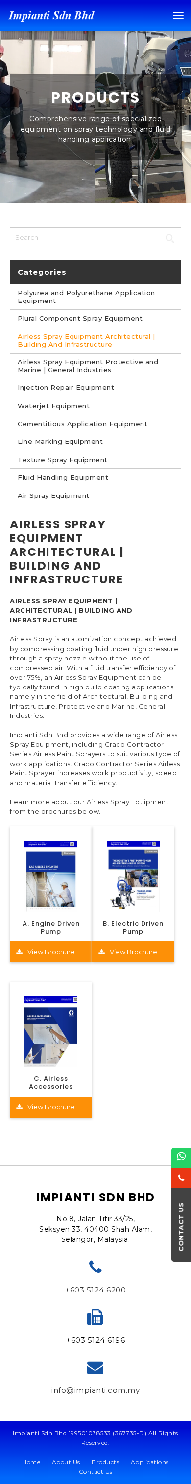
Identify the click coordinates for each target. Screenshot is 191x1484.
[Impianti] (51, 15)
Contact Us (96, 1471)
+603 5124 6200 (95, 1289)
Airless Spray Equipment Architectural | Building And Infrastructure (86, 340)
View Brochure (51, 952)
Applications (150, 1462)
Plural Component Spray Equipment (80, 318)
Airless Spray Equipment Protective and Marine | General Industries (88, 366)
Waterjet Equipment (54, 406)
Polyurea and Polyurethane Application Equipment (86, 296)
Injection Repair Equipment (66, 387)
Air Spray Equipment (54, 495)
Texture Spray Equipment (63, 460)
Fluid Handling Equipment (63, 477)
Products (105, 1462)
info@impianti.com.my (95, 1390)
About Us (66, 1462)
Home (31, 1462)
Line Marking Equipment (60, 441)
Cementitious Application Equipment (82, 424)
